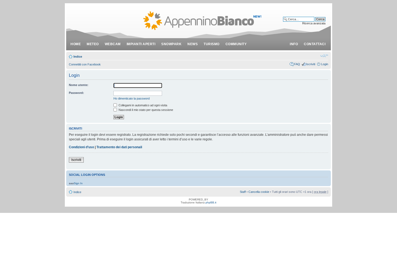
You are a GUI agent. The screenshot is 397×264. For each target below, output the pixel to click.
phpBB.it (211, 202)
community (236, 44)
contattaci (314, 44)
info (294, 44)
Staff (243, 191)
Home (75, 44)
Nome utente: (78, 85)
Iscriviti (310, 64)
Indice (77, 56)
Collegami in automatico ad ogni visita (142, 105)
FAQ (297, 64)
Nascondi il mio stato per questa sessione (145, 109)
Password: (76, 92)
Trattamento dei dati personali (119, 147)
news (192, 44)
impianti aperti (141, 44)
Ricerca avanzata (313, 23)
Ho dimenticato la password (131, 98)
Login (324, 64)
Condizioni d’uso (81, 147)
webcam (113, 44)
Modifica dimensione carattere (324, 55)
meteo (93, 44)
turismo (212, 44)
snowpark (171, 44)
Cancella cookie (258, 191)
